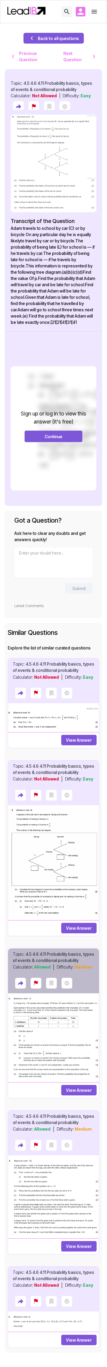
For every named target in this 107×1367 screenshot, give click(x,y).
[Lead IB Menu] (94, 11)
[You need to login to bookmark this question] (49, 106)
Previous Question (28, 56)
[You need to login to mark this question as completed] (64, 106)
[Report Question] (34, 106)
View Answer (79, 740)
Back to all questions (58, 38)
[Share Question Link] (18, 106)
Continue (53, 436)
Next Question (72, 56)
